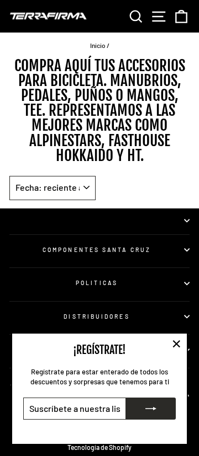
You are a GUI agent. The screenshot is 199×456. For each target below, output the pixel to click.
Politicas (97, 283)
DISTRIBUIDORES (96, 316)
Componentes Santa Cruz (97, 249)
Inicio (98, 45)
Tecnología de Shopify (99, 447)
